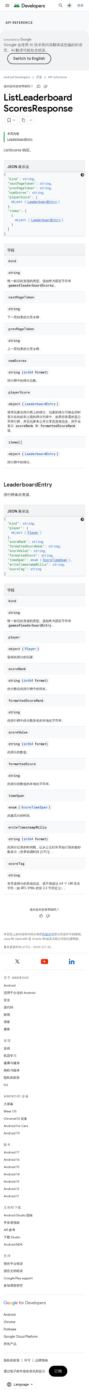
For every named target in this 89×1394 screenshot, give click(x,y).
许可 (27, 1360)
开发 (39, 77)
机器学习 (10, 1056)
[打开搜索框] (60, 5)
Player (33, 532)
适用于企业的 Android (19, 993)
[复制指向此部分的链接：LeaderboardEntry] (56, 485)
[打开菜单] (7, 5)
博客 (7, 1022)
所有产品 (10, 1344)
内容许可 (48, 934)
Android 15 (11, 1167)
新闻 (7, 1015)
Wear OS (10, 1111)
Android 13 (11, 1181)
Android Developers (17, 77)
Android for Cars (16, 1126)
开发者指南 (12, 1222)
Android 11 (11, 1196)
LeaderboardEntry (42, 202)
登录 (80, 5)
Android (10, 985)
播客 (7, 1029)
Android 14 (12, 1174)
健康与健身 (12, 1063)
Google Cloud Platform (21, 1336)
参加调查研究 (13, 1285)
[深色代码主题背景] (82, 175)
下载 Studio (12, 1237)
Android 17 (11, 1152)
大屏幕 (8, 1104)
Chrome (9, 1322)
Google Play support (18, 1278)
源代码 (8, 1007)
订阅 (58, 1371)
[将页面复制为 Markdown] (24, 120)
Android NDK (13, 1244)
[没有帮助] (45, 86)
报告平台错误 (13, 1264)
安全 (7, 1000)
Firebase (10, 1329)
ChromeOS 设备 (15, 1119)
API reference (19, 23)
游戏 (7, 1048)
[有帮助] (38, 86)
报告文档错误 (13, 1271)
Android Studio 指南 (18, 1215)
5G (6, 1085)
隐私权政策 (12, 1077)
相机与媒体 (12, 1070)
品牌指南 (41, 1360)
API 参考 (9, 1230)
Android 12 (11, 1189)
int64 (28, 372)
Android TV (12, 1133)
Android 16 (12, 1160)
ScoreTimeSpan (55, 560)
